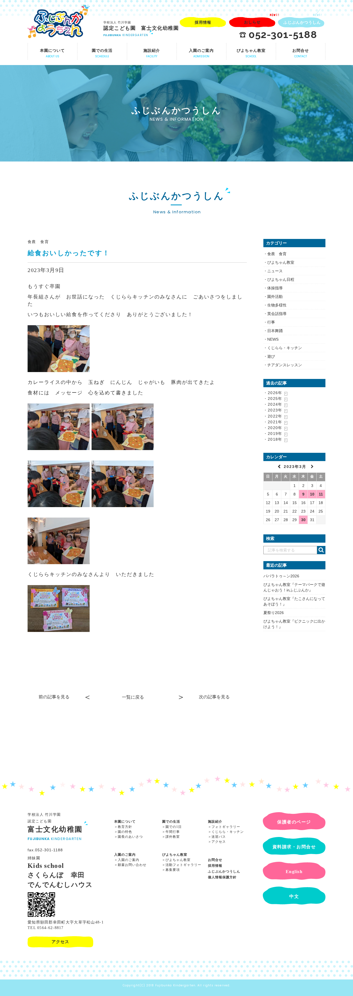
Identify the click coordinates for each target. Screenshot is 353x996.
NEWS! (274, 15)
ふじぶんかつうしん (224, 871)
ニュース (275, 271)
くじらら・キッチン (284, 348)
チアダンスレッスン (284, 365)
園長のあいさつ (130, 837)
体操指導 (275, 288)
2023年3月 (296, 466)
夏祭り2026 (273, 612)
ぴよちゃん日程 (280, 279)
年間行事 (172, 832)
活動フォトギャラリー (183, 865)
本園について (125, 821)
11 (321, 494)
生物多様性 (277, 305)
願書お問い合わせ (132, 865)
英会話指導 (277, 313)
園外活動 (275, 296)
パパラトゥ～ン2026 (281, 576)
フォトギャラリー (226, 827)
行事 (271, 322)
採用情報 (215, 866)
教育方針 (125, 827)
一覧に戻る (133, 697)
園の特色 (125, 832)
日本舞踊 (275, 331)
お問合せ (215, 860)
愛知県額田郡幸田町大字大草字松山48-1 (66, 922)
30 (303, 520)
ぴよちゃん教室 (280, 262)
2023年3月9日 (46, 270)
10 (312, 494)
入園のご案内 (125, 855)
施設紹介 (215, 821)
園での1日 (173, 827)
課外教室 (172, 837)
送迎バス (219, 837)
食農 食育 (38, 241)
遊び (271, 356)
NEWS (273, 339)
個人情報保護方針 (222, 877)
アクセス (219, 842)
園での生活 (171, 821)
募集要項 (172, 870)
